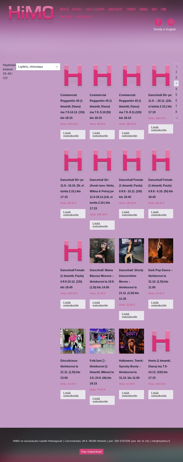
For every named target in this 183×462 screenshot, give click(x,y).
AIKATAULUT (115, 9)
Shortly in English (165, 29)
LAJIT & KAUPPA (95, 9)
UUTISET (77, 9)
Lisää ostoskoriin (71, 134)
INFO (154, 9)
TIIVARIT (131, 9)
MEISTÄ (64, 9)
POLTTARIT (66, 17)
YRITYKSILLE (83, 17)
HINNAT (144, 9)
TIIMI (163, 9)
